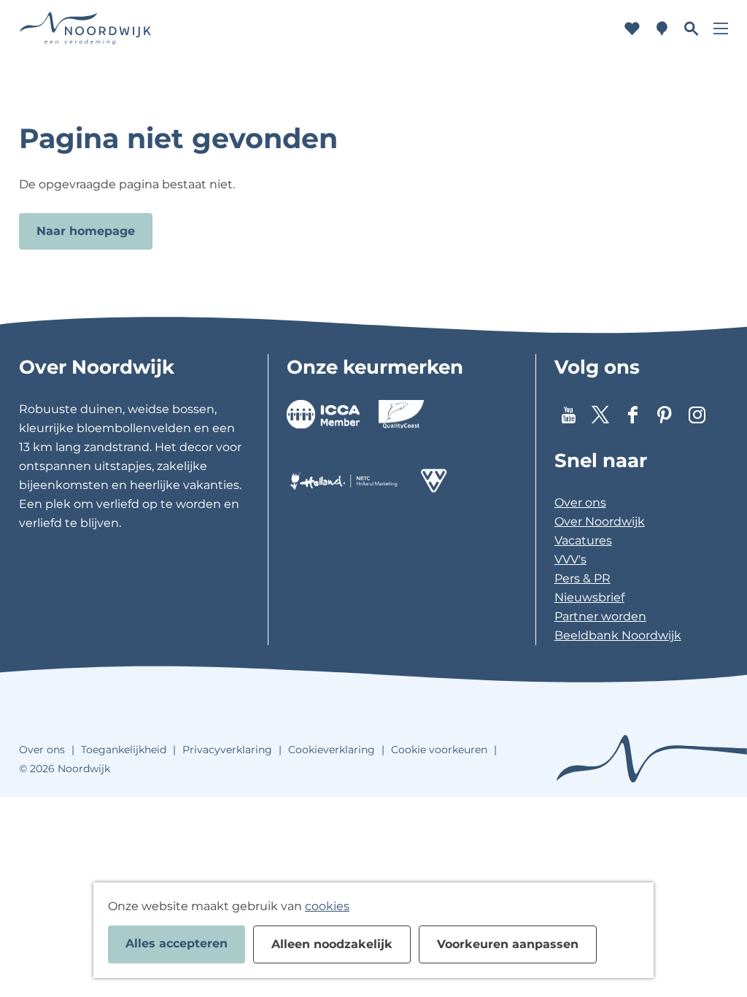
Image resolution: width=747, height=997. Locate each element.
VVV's (570, 559)
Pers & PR (582, 578)
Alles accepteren (176, 943)
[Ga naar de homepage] (85, 29)
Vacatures (583, 540)
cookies (327, 906)
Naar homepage (85, 231)
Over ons (580, 502)
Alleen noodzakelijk (331, 944)
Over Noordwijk (599, 521)
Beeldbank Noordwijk (617, 635)
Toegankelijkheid (123, 749)
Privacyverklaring (227, 749)
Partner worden (600, 616)
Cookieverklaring (331, 749)
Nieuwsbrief (589, 597)
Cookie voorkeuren (439, 749)
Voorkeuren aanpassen (507, 944)
